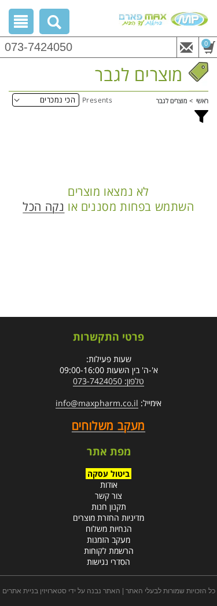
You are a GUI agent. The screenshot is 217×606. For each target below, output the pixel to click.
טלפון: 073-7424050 (108, 380)
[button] (54, 24)
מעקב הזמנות (108, 539)
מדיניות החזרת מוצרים (108, 517)
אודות (108, 484)
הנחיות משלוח (109, 528)
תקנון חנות (108, 506)
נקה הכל (43, 206)
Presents (97, 100)
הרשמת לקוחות (109, 550)
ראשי (202, 100)
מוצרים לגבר (171, 100)
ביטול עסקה (108, 473)
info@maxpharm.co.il (97, 402)
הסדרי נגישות (108, 561)
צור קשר (108, 495)
